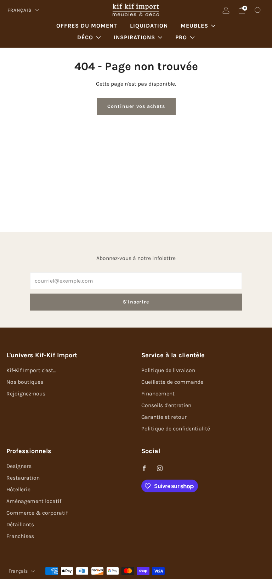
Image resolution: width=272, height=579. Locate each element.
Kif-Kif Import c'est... (31, 370)
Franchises (20, 536)
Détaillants (20, 524)
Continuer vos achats (136, 106)
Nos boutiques (24, 382)
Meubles (194, 25)
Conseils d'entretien (166, 405)
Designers (19, 466)
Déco (85, 37)
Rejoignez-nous (25, 393)
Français (20, 10)
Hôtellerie (18, 489)
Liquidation (149, 25)
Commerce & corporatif (37, 513)
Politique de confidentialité (175, 428)
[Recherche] (257, 10)
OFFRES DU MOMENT (86, 25)
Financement (158, 393)
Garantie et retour (164, 417)
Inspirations (134, 37)
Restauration (23, 478)
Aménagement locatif (33, 501)
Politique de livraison (168, 370)
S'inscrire (136, 302)
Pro (181, 37)
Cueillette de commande (172, 382)
